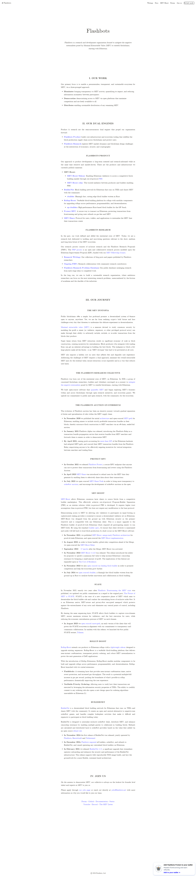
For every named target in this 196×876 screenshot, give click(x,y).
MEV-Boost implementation (112, 538)
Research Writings (72, 257)
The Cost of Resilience (87, 562)
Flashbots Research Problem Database (81, 268)
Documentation (102, 801)
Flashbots (67, 738)
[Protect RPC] (60, 459)
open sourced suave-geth (90, 623)
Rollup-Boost (70, 200)
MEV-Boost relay (75, 183)
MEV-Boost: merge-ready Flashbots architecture (111, 535)
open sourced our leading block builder (102, 566)
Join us (179, 3)
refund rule (77, 731)
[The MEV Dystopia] (60, 310)
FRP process (77, 250)
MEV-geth (127, 418)
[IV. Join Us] (60, 776)
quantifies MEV (97, 390)
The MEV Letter (106, 804)
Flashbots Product (72, 137)
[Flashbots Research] (60, 230)
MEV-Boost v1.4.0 (87, 553)
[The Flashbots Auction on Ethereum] (60, 405)
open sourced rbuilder (87, 572)
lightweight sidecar (118, 647)
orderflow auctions (71, 484)
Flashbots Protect (95, 464)
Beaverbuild (77, 738)
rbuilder (70, 196)
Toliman (80, 632)
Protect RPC (70, 211)
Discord (95, 804)
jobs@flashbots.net (118, 790)
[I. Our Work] (60, 78)
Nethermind (90, 738)
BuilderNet (69, 190)
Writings (150, 3)
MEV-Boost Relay (87, 545)
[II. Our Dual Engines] (60, 123)
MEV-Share (69, 218)
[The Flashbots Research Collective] (60, 373)
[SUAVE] (60, 584)
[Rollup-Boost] (60, 641)
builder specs (94, 528)
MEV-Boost (164, 3)
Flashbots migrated (88, 742)
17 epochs (84, 549)
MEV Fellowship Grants (115, 253)
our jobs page (84, 790)
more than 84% (106, 441)
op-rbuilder (72, 207)
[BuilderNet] (60, 702)
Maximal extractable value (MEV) (75, 327)
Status (111, 801)
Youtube (86, 804)
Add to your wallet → (172, 872)
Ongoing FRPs (70, 264)
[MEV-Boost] (60, 493)
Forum (172, 3)
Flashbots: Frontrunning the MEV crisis (114, 590)
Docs (156, 3)
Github (91, 801)
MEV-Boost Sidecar (76, 176)
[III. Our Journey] (60, 300)
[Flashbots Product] (60, 156)
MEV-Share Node (96, 481)
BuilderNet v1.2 (96, 749)
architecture (104, 418)
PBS (100, 179)
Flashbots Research (72, 144)
